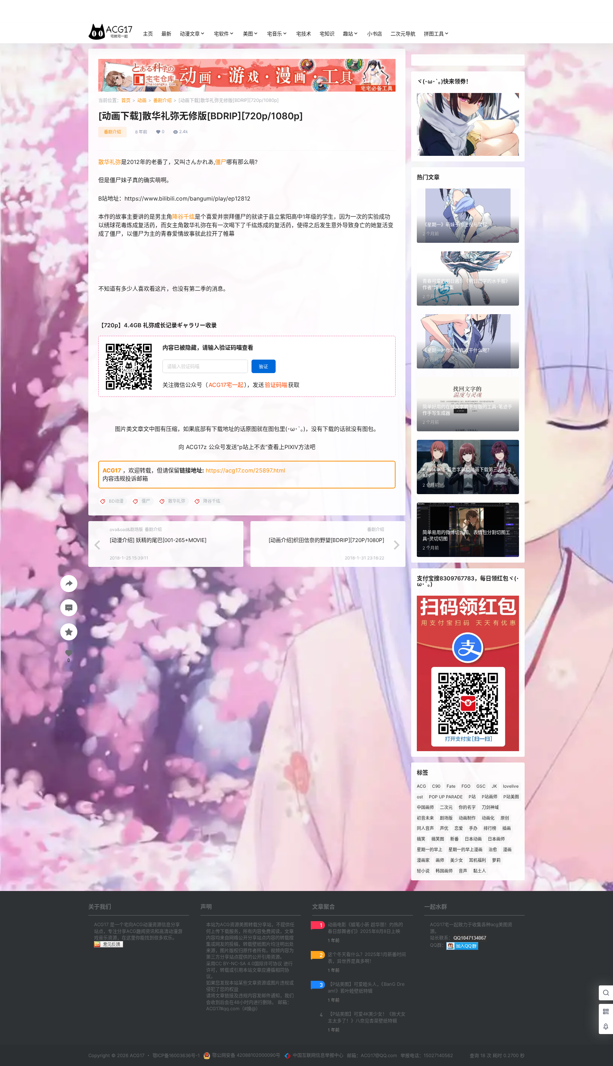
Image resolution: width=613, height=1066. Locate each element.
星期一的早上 (429, 849)
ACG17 (112, 470)
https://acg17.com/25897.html (245, 470)
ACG (421, 786)
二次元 (446, 807)
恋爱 (458, 828)
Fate (451, 786)
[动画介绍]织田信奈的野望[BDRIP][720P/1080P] (326, 540)
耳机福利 (477, 860)
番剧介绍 (162, 100)
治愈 (492, 849)
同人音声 (425, 828)
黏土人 (479, 871)
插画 (506, 828)
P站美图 (511, 796)
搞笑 (421, 839)
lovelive (511, 786)
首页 (126, 100)
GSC (481, 786)
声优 (444, 828)
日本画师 (496, 839)
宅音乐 (274, 34)
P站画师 (489, 796)
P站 (472, 796)
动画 (142, 100)
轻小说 (423, 871)
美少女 (456, 860)
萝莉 (496, 860)
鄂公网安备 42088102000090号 (246, 1055)
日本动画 (473, 839)
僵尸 (220, 161)
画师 (440, 860)
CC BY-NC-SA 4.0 (234, 963)
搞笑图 (437, 839)
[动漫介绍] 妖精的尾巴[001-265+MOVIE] (158, 540)
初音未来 (425, 818)
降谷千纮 (183, 216)
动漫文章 (190, 34)
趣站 (348, 34)
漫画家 (423, 860)
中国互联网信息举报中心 (318, 1055)
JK (494, 786)
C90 (436, 786)
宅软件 (221, 34)
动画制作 (467, 818)
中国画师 (425, 807)
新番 (454, 839)
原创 (505, 818)
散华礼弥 (109, 161)
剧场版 (446, 818)
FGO (466, 786)
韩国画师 (444, 871)
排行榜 (490, 828)
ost (420, 796)
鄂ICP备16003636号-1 (176, 1055)
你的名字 (467, 807)
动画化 (488, 818)
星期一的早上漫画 (465, 849)
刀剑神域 (490, 807)
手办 (473, 828)
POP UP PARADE (446, 796)
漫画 (507, 849)
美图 (248, 34)
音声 (463, 871)
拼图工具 (434, 34)
